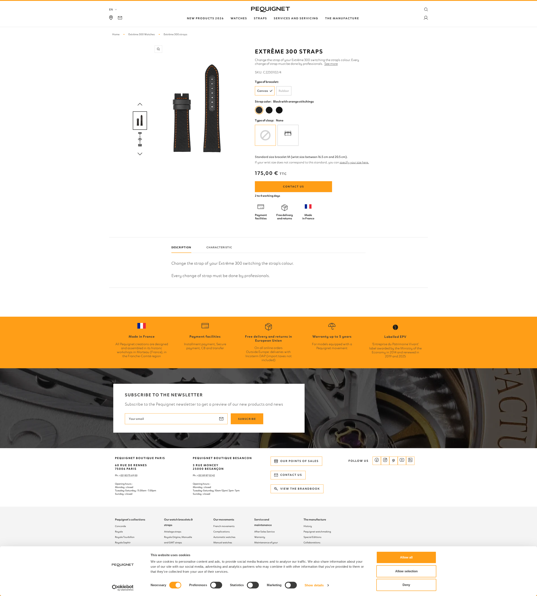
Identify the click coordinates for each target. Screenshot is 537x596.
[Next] (140, 154)
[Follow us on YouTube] (402, 460)
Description (181, 247)
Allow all (406, 557)
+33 (199, 475)
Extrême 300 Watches (141, 34)
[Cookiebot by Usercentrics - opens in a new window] (122, 588)
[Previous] (140, 104)
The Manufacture (342, 18)
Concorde (120, 526)
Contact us (293, 186)
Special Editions (312, 537)
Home (116, 34)
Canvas (262, 91)
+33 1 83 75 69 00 (128, 475)
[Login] (426, 18)
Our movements (223, 519)
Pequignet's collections (130, 519)
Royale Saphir (122, 542)
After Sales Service (264, 531)
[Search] (426, 9)
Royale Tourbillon (124, 537)
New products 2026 (205, 18)
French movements (224, 526)
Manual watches (222, 542)
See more (331, 64)
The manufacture (315, 519)
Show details (314, 585)
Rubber (284, 91)
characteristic (219, 247)
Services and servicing (296, 18)
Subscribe (247, 418)
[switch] (216, 585)
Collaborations (312, 542)
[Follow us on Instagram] (385, 461)
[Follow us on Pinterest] (393, 460)
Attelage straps (172, 531)
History (308, 526)
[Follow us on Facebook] (377, 461)
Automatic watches (224, 537)
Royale (119, 531)
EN (111, 9)
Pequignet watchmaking (317, 531)
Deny (406, 585)
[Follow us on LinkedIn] (410, 461)
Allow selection (406, 571)
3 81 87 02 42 (208, 475)
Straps (260, 18)
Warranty (259, 537)
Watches (239, 18)
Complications (221, 531)
